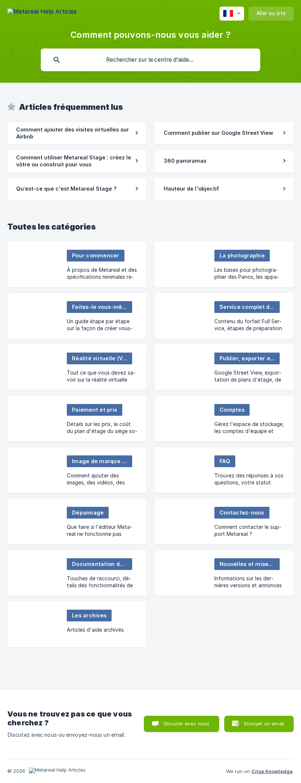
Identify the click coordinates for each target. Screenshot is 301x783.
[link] (76, 133)
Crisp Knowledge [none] (272, 771)
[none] (42, 13)
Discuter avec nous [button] (187, 723)
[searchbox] (150, 59)
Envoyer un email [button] (264, 723)
